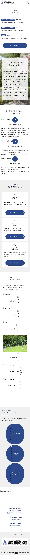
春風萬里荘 (12, 19)
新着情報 (4, 35)
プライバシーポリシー (18, 534)
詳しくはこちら (14, 46)
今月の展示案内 (5, 19)
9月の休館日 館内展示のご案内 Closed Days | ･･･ (13, 22)
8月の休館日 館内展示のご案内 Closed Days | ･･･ (13, 30)
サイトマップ (9, 534)
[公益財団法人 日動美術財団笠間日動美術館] (7, 2)
